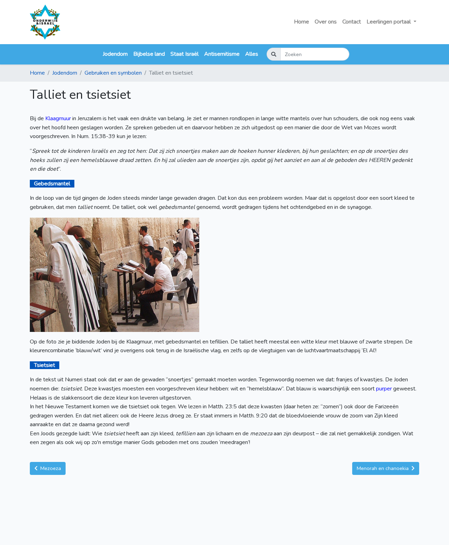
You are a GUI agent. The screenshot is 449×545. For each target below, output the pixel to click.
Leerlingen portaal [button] (389, 22)
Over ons (326, 22)
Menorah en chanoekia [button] (383, 468)
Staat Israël (184, 54)
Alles (251, 54)
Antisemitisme (222, 54)
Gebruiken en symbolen (113, 73)
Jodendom (115, 54)
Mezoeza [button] (50, 468)
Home (301, 22)
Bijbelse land (149, 54)
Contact (351, 22)
